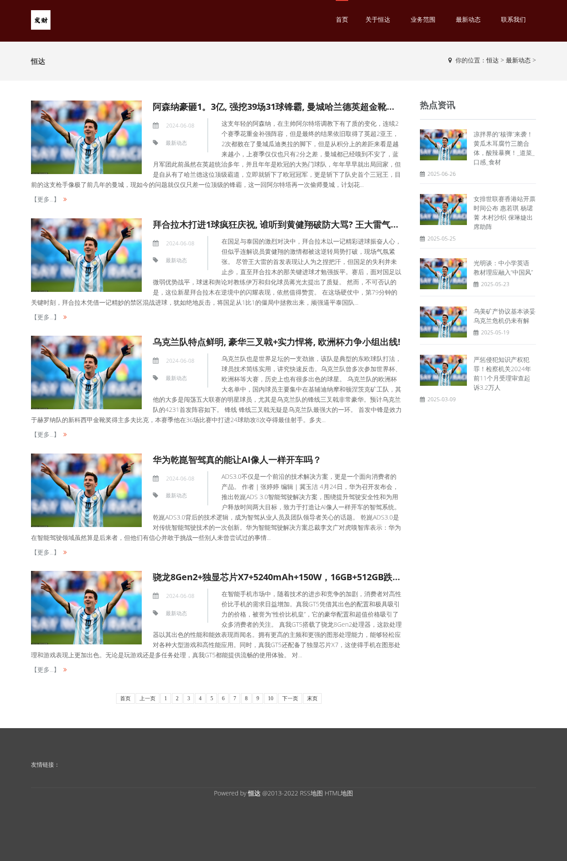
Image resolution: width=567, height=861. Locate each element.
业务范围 (423, 19)
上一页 (147, 698)
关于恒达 (377, 19)
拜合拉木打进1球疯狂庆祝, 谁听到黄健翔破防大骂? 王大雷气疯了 (280, 224)
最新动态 (468, 19)
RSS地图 (311, 793)
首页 (342, 19)
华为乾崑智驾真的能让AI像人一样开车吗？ (237, 459)
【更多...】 (45, 199)
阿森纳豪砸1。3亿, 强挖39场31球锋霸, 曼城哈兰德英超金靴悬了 (278, 106)
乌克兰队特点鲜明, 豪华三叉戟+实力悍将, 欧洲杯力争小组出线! (276, 342)
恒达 (492, 60)
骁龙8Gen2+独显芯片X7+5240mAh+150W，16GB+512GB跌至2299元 (291, 577)
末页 (312, 698)
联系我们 (513, 19)
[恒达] (40, 19)
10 (270, 698)
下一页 (290, 698)
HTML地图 (339, 793)
